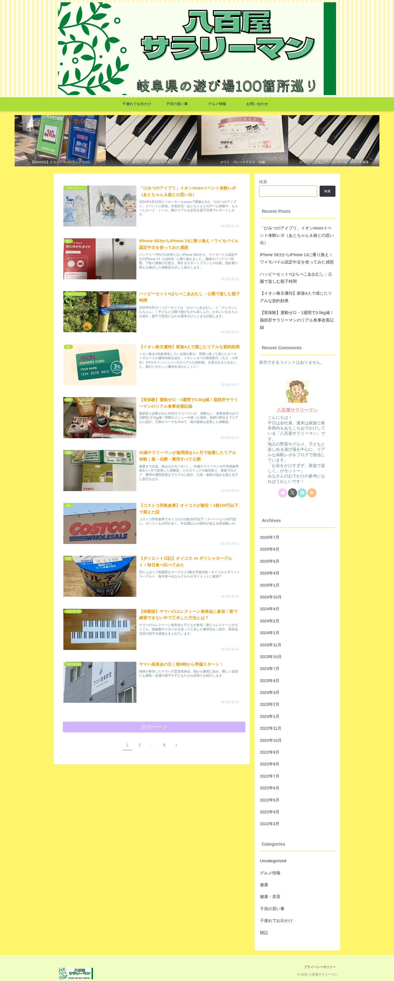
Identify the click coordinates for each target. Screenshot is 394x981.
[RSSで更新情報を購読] (311, 492)
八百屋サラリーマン (297, 409)
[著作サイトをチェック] (282, 492)
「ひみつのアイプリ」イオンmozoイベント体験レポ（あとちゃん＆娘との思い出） (297, 235)
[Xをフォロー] (292, 492)
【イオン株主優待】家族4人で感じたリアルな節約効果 (296, 297)
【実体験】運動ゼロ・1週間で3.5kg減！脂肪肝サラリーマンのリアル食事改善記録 (297, 320)
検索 (263, 182)
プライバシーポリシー (320, 967)
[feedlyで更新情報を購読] (302, 492)
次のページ (154, 727)
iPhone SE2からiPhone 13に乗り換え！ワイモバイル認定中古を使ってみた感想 (297, 258)
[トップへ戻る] (387, 974)
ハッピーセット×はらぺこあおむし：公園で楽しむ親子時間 (296, 278)
